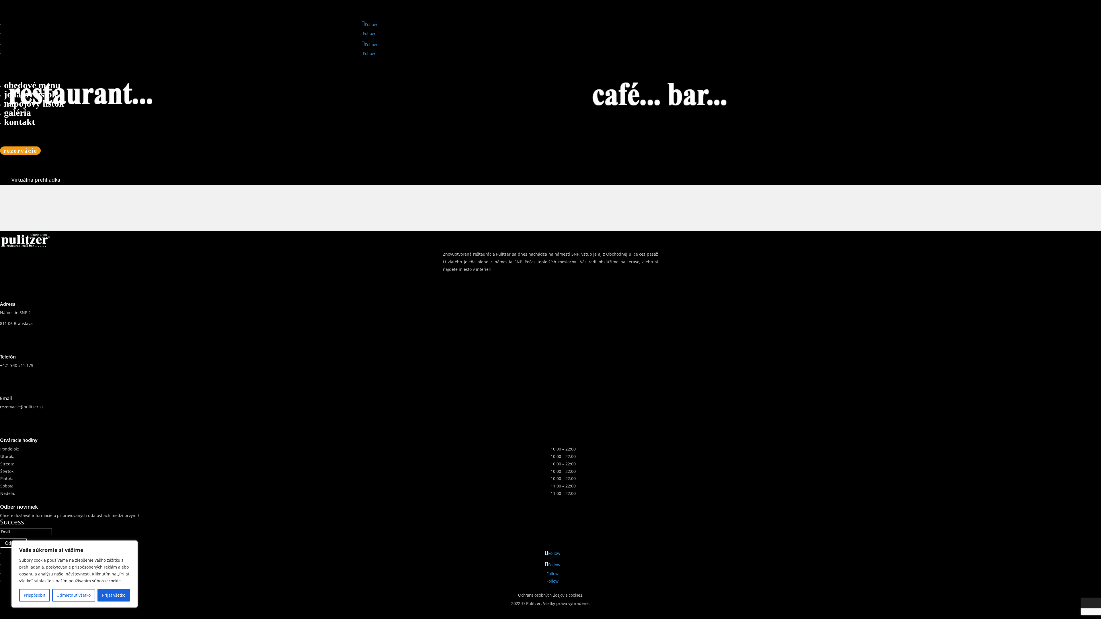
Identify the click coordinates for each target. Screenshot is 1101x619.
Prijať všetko (113, 595)
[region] (74, 574)
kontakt (19, 122)
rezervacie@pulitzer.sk (22, 407)
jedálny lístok (30, 94)
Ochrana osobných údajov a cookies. (550, 595)
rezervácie (20, 150)
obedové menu (32, 85)
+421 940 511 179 (16, 365)
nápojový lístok (34, 103)
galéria (17, 112)
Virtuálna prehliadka (35, 179)
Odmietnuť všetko (73, 595)
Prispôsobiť (34, 595)
